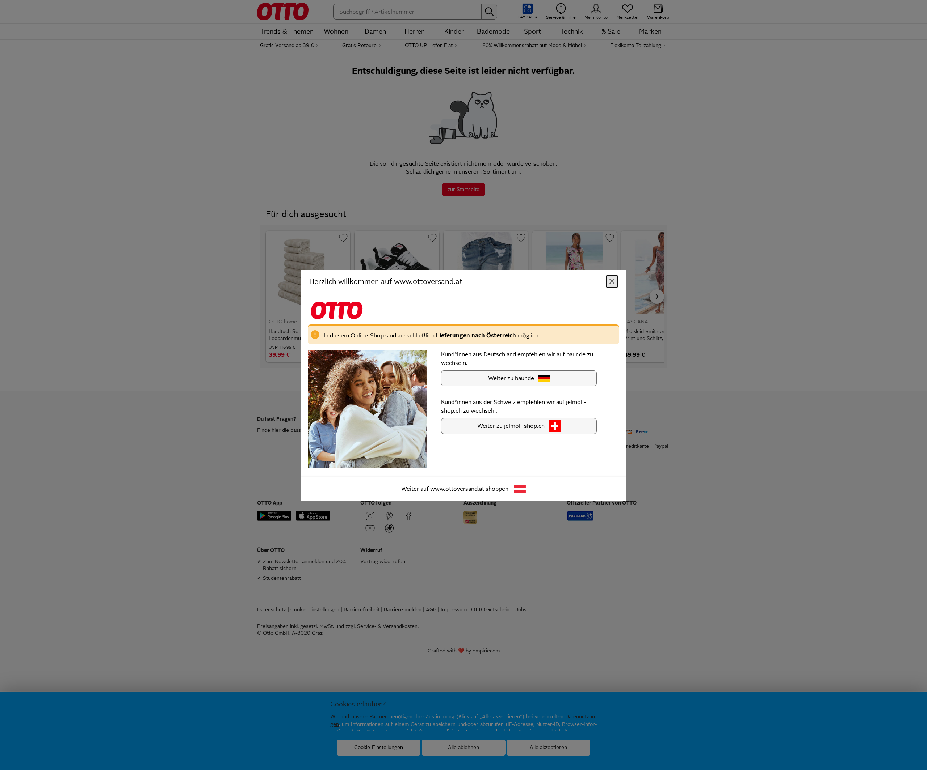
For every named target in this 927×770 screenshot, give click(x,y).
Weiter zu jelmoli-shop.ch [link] (511, 425)
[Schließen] (612, 281)
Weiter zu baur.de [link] (511, 378)
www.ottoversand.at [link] (457, 488)
